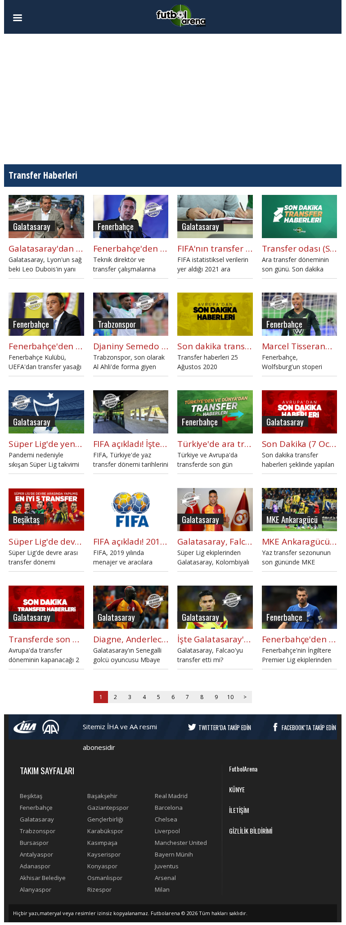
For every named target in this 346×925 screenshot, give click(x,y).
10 (230, 697)
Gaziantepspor (108, 807)
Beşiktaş (31, 796)
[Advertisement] (173, 99)
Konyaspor (102, 866)
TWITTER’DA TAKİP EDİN (224, 727)
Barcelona (169, 807)
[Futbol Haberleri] (181, 15)
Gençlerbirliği (105, 819)
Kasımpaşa (102, 843)
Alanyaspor (35, 889)
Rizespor (99, 889)
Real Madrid (171, 796)
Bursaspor (34, 843)
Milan (162, 889)
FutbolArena (243, 768)
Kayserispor (104, 854)
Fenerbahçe (36, 807)
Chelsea (166, 819)
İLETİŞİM (239, 810)
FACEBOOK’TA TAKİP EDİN (309, 727)
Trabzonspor (37, 831)
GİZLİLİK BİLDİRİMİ (250, 830)
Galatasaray (37, 819)
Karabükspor (105, 831)
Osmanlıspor (104, 878)
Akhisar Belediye (43, 878)
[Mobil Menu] (33, 18)
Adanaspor (35, 866)
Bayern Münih (174, 854)
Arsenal (165, 878)
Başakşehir (102, 796)
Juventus (167, 866)
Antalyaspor (36, 854)
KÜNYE (237, 789)
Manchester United (181, 843)
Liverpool (167, 831)
